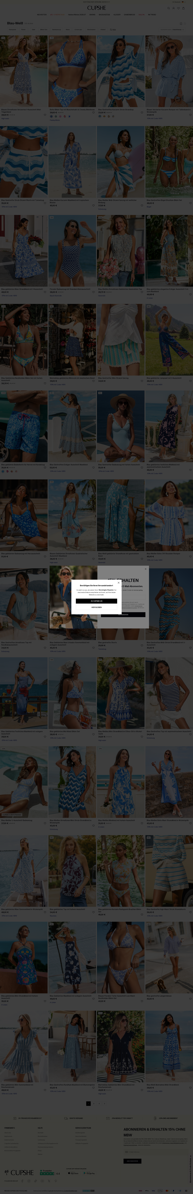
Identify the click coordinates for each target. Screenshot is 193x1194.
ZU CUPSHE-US (96, 601)
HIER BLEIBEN (96, 607)
